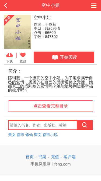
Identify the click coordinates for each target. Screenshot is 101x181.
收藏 (23, 61)
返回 (10, 5)
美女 (12, 134)
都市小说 (50, 134)
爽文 (37, 134)
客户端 (70, 156)
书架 (42, 156)
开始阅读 (68, 57)
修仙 (29, 134)
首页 (30, 156)
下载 (9, 61)
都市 (20, 134)
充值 (55, 156)
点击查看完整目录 (50, 106)
